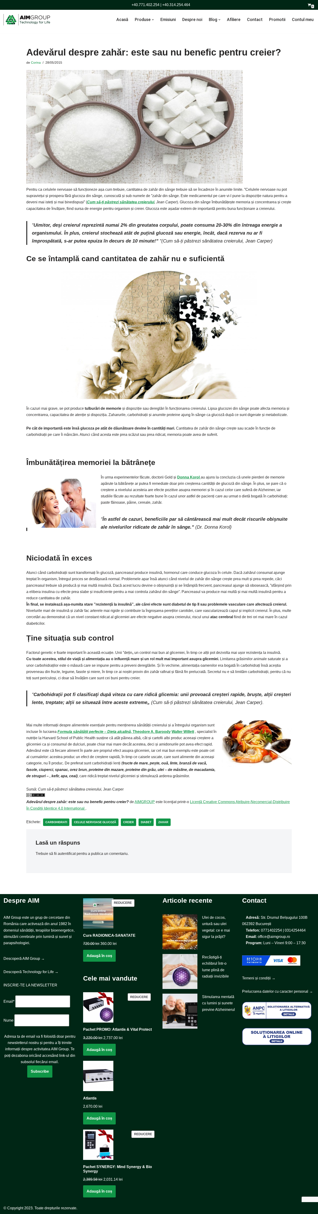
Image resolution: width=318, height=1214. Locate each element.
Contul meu (303, 19)
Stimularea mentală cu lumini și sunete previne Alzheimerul (218, 1003)
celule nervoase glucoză (95, 822)
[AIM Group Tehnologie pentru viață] (26, 19)
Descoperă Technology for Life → (30, 972)
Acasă (122, 19)
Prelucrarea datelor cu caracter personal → (277, 991)
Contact (255, 19)
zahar (163, 822)
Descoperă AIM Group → (24, 959)
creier (128, 822)
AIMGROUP (145, 802)
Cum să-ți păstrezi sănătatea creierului (120, 202)
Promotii (277, 19)
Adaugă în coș (99, 956)
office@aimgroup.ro (274, 937)
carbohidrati (56, 822)
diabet (146, 822)
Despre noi (192, 19)
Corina (36, 62)
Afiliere (233, 19)
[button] (153, 20)
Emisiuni (168, 19)
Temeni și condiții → (258, 978)
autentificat (67, 854)
